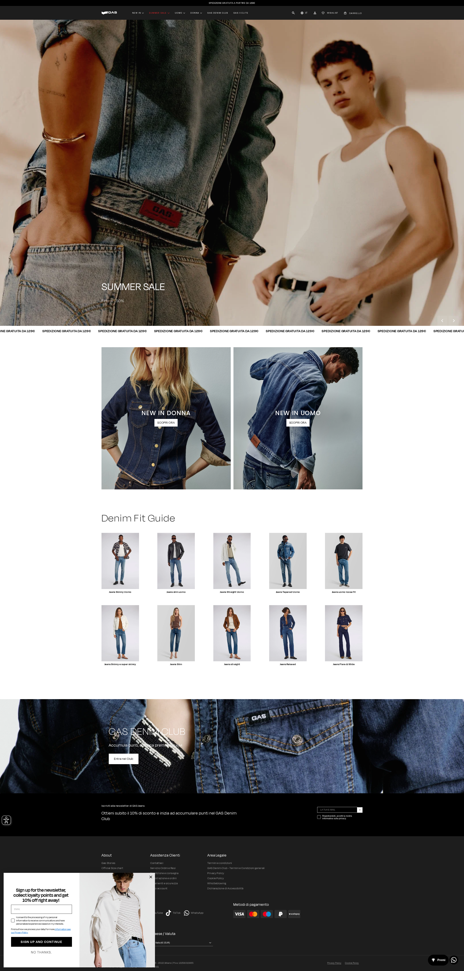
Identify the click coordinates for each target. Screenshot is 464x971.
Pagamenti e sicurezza (164, 883)
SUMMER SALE (158, 12)
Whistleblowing (216, 883)
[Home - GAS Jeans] (109, 12)
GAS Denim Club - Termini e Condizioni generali (236, 868)
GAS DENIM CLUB (217, 12)
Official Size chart (112, 868)
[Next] (453, 321)
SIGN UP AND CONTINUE (41, 941)
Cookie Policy (215, 878)
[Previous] (442, 321)
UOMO (111, 312)
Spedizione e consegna (164, 873)
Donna (194, 12)
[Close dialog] (151, 877)
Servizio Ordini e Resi (163, 868)
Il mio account (158, 888)
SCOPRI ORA (166, 423)
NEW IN (136, 12)
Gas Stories (108, 863)
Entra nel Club (123, 759)
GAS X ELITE (240, 12)
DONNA (134, 312)
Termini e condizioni (219, 863)
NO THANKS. (41, 952)
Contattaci (156, 863)
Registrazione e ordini (163, 878)
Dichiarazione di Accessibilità (225, 888)
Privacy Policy (215, 873)
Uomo (179, 12)
